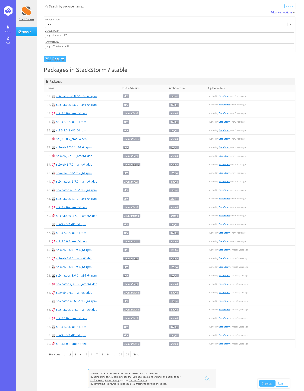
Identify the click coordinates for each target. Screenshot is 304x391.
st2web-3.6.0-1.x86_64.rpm (74, 250)
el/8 (126, 104)
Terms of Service (138, 380)
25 (120, 354)
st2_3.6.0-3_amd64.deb (71, 318)
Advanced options (281, 12)
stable (119, 70)
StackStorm (26, 19)
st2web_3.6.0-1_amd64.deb (74, 258)
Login (281, 383)
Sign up (267, 383)
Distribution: (51, 30)
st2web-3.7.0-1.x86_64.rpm (74, 147)
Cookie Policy (97, 380)
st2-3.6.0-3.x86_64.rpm (71, 327)
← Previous (52, 354)
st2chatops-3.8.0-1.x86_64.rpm (76, 96)
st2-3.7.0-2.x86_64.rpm (71, 224)
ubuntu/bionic (131, 138)
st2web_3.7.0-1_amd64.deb (74, 156)
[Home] (8, 12)
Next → (137, 354)
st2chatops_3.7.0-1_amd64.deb (76, 181)
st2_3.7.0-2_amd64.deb (71, 207)
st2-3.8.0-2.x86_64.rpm (71, 122)
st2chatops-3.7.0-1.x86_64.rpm (76, 190)
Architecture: (52, 41)
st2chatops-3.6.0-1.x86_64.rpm (76, 275)
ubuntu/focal (131, 113)
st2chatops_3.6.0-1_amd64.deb (76, 284)
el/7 (126, 96)
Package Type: (52, 19)
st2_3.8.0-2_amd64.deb (71, 113)
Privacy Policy (112, 380)
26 (127, 354)
